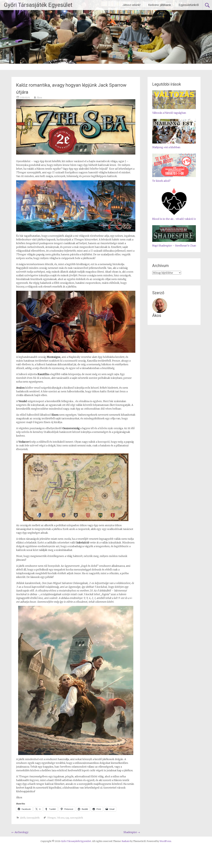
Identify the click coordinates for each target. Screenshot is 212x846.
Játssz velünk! (131, 5)
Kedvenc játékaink (159, 5)
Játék (23, 817)
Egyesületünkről (189, 5)
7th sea (60, 817)
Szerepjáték (33, 817)
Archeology (19, 832)
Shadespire (132, 832)
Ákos (39, 97)
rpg (67, 817)
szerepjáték (76, 817)
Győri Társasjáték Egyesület (38, 5)
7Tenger (51, 817)
